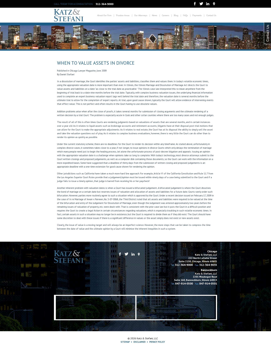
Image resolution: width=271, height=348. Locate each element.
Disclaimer (139, 341)
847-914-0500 (184, 283)
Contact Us (211, 15)
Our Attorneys (140, 15)
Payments (197, 15)
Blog (176, 15)
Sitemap (125, 341)
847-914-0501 (208, 283)
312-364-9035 (208, 265)
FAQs (185, 15)
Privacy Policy (157, 341)
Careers (165, 15)
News (154, 15)
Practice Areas (123, 15)
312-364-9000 (104, 4)
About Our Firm (104, 15)
